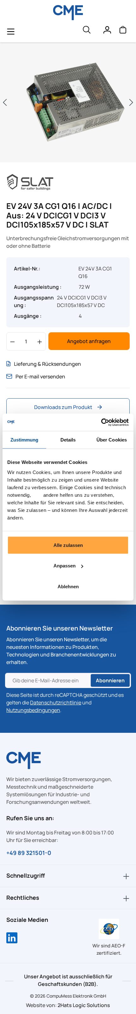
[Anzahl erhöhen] (40, 341)
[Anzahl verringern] (12, 341)
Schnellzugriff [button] (25, 875)
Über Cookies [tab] (111, 439)
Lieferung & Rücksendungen (47, 363)
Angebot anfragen (89, 341)
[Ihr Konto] (107, 31)
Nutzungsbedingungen (33, 710)
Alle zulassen (68, 545)
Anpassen (64, 565)
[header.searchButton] (86, 31)
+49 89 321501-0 (28, 853)
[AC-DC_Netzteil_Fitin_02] (68, 102)
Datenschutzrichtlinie (55, 702)
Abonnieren (110, 680)
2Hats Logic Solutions (84, 1005)
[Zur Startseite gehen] (68, 12)
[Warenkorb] (123, 31)
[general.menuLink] (10, 31)
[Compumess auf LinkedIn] (11, 938)
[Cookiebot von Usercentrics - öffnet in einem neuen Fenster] (101, 422)
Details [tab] (68, 439)
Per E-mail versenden (40, 376)
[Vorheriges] (4, 102)
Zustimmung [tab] (24, 439)
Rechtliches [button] (22, 897)
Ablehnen (68, 586)
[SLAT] (30, 181)
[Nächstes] (131, 102)
